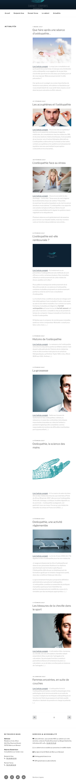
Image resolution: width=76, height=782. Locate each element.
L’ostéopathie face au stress (49, 162)
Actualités (56, 13)
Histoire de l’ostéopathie (46, 339)
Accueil (7, 13)
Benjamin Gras (19, 13)
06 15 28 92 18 (11, 765)
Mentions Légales (38, 777)
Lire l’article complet (40, 66)
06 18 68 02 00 (11, 758)
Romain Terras (33, 13)
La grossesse (40, 370)
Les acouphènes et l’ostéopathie (51, 104)
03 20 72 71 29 (51, 743)
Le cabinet (45, 13)
